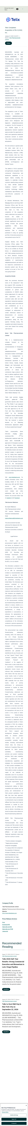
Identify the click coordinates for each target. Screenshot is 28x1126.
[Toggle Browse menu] (22, 9)
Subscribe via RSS (7, 927)
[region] (14, 1114)
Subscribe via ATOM (7, 929)
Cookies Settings (14, 1115)
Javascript (5, 931)
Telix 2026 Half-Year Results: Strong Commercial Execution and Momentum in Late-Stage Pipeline (13, 963)
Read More (6, 989)
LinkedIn (9, 498)
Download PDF (6, 924)
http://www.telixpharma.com (9, 913)
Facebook (17, 498)
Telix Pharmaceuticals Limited (9, 956)
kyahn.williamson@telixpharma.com (14, 518)
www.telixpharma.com (14, 477)
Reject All (14, 1119)
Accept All (14, 1123)
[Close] (26, 1105)
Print (3, 922)
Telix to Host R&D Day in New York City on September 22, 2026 (11, 1006)
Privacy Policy (5, 1112)
